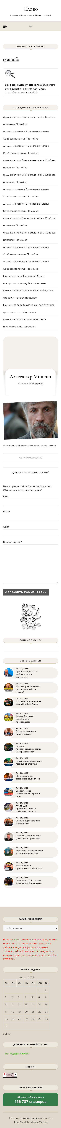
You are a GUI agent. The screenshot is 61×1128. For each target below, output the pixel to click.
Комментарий (12, 542)
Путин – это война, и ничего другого (26, 732)
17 (6, 1011)
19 (19, 1011)
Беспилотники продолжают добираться (29, 867)
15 (39, 1004)
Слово (30, 8)
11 (12, 1004)
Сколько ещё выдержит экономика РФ (28, 822)
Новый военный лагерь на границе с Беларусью (29, 762)
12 (19, 1004)
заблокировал (30, 1101)
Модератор (37, 383)
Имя (5, 496)
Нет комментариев (30, 457)
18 (13, 1011)
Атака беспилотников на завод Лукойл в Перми (28, 702)
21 (33, 1011)
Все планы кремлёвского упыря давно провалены (28, 837)
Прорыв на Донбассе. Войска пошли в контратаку (26, 674)
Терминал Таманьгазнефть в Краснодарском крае (29, 852)
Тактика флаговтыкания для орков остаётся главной (28, 689)
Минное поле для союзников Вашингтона (28, 777)
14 (33, 1004)
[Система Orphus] (10, 77)
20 (26, 1011)
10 (6, 1004)
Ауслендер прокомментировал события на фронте (26, 809)
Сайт (6, 526)
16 (46, 1004)
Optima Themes (39, 1122)
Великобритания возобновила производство (24, 719)
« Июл (6, 1033)
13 (26, 1004)
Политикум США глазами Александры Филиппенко (29, 881)
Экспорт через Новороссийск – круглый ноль (28, 794)
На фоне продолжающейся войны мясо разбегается (28, 749)
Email (6, 511)
